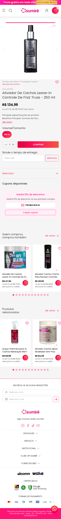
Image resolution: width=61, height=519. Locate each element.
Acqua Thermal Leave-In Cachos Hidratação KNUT (14, 350)
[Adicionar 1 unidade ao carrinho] (13, 144)
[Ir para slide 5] (26, 295)
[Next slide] (56, 48)
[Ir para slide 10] (41, 295)
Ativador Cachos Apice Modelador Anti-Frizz (46, 350)
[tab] (30, 22)
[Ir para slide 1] (13, 295)
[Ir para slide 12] (48, 295)
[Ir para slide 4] (23, 295)
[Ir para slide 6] (29, 295)
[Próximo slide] (56, 270)
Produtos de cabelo (10, 81)
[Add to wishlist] (57, 82)
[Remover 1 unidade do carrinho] (5, 144)
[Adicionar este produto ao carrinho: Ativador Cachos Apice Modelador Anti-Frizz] (58, 357)
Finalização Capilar (29, 81)
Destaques (28, 433)
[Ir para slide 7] (32, 295)
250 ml (7, 134)
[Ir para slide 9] (38, 295)
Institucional (29, 448)
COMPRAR (38, 144)
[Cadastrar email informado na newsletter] (56, 399)
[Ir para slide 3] (20, 295)
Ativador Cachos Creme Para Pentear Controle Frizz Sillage (47, 277)
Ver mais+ (7, 122)
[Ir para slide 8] (35, 295)
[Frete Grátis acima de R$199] (30, 2)
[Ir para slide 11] (45, 295)
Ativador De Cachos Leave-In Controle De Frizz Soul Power (15, 277)
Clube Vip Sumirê (29, 455)
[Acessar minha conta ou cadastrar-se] (48, 10)
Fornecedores (28, 463)
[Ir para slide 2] (16, 295)
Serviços (29, 440)
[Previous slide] (4, 48)
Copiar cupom (30, 212)
